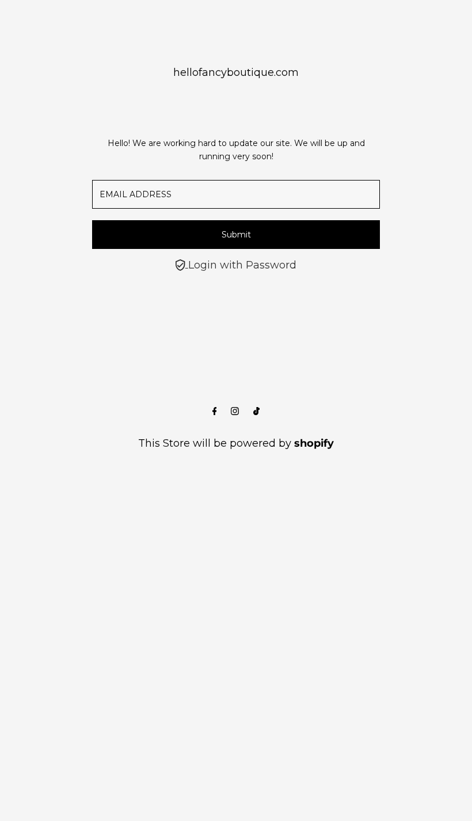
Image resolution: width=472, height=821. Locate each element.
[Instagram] (235, 411)
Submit (236, 234)
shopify (314, 443)
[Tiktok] (256, 411)
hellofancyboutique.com (236, 72)
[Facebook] (215, 411)
